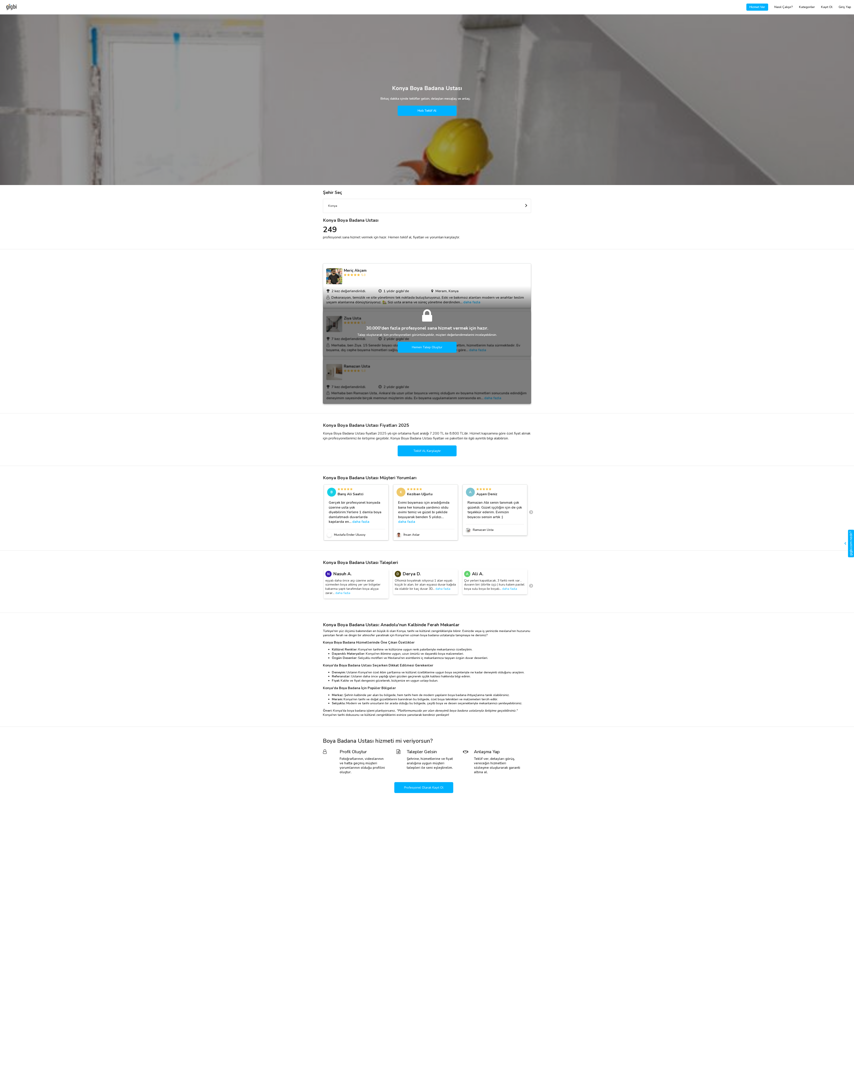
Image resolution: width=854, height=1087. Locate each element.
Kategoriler (807, 7)
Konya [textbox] (332, 206)
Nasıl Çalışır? (783, 7)
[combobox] (427, 206)
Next (531, 512)
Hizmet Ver (757, 7)
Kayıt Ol (826, 7)
